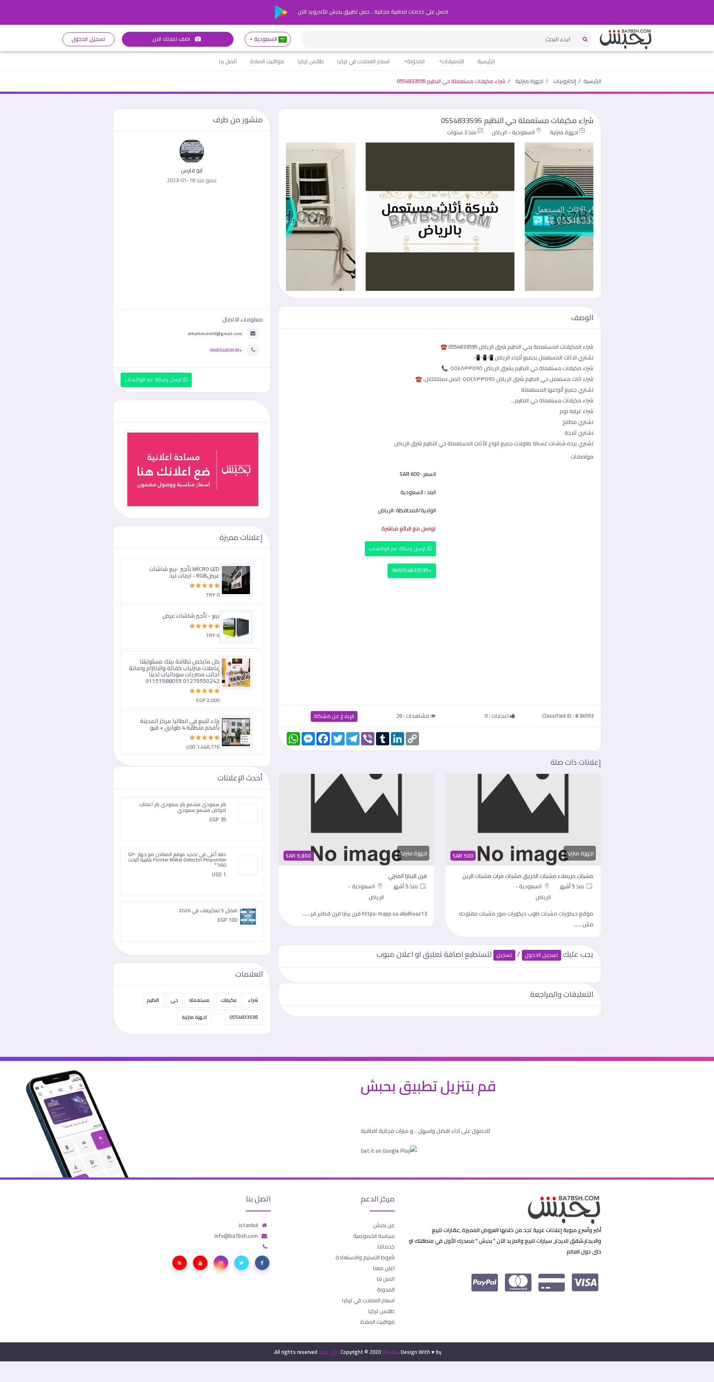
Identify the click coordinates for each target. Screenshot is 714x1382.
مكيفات (229, 1000)
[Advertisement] (439, 639)
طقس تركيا (311, 61)
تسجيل (504, 955)
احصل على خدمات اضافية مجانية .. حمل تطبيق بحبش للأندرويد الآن (372, 12)
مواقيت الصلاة (267, 61)
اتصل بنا (228, 61)
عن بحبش (384, 1225)
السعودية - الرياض (513, 132)
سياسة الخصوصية (374, 1236)
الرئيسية (486, 61)
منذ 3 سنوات (461, 132)
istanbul (248, 1225)
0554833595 (243, 1017)
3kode (390, 1351)
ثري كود (329, 1351)
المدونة (416, 61)
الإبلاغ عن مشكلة (334, 716)
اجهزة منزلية (529, 81)
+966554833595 (412, 570)
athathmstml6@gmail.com (215, 333)
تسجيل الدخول (88, 39)
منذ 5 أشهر (572, 886)
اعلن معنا (384, 1268)
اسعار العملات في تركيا (363, 61)
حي (174, 1000)
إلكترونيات (564, 81)
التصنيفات (453, 61)
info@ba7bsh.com (236, 1236)
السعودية (265, 39)
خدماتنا (386, 1246)
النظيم (153, 1000)
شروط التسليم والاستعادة (365, 1257)
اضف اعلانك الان (171, 39)
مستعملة (199, 1000)
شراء (253, 1000)
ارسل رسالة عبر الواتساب (398, 548)
